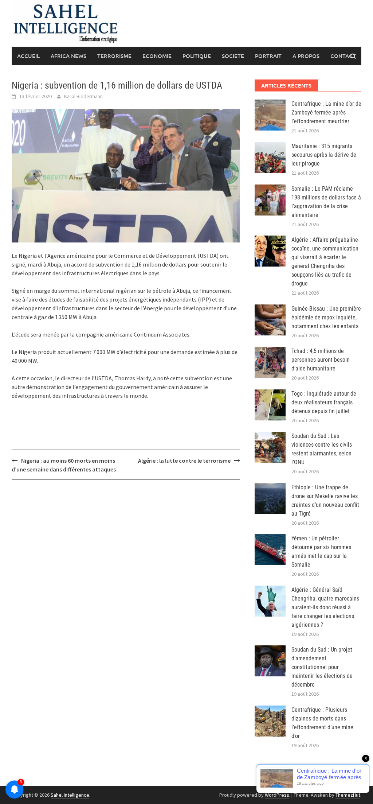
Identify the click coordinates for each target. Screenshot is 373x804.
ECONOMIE (157, 55)
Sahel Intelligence (70, 795)
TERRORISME (114, 55)
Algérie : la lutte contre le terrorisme (184, 460)
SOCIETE (233, 55)
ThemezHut (347, 795)
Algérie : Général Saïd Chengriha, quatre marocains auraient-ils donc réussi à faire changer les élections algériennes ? (325, 607)
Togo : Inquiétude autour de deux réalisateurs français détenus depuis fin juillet (323, 402)
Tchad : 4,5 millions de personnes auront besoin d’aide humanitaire (320, 359)
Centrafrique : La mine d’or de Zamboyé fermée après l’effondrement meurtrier (326, 112)
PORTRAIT (268, 55)
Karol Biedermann (83, 96)
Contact (343, 55)
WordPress (277, 795)
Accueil (28, 55)
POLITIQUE (196, 55)
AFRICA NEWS (68, 55)
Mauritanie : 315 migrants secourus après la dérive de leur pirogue (323, 155)
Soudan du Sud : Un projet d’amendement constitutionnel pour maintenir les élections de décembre (322, 667)
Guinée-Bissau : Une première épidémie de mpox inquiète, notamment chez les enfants (326, 317)
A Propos (305, 55)
